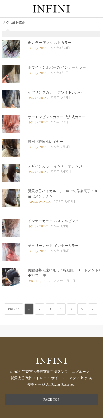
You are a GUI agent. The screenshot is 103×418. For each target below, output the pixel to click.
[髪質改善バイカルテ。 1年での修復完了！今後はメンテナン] (11, 198)
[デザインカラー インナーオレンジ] (11, 173)
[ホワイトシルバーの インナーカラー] (11, 74)
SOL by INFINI (38, 48)
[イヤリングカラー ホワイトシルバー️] (11, 99)
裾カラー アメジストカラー (50, 43)
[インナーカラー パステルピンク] (11, 228)
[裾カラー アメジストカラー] (11, 49)
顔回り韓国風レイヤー (45, 142)
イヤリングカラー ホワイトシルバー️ (57, 92)
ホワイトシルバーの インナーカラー (57, 68)
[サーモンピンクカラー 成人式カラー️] (11, 124)
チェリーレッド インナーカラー (53, 246)
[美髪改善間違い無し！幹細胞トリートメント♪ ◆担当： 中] (11, 277)
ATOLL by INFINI (40, 201)
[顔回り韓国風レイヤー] (11, 148)
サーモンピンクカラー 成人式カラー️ (57, 117)
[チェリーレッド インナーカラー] (11, 252)
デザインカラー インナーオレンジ (55, 166)
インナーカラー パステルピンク (53, 221)
